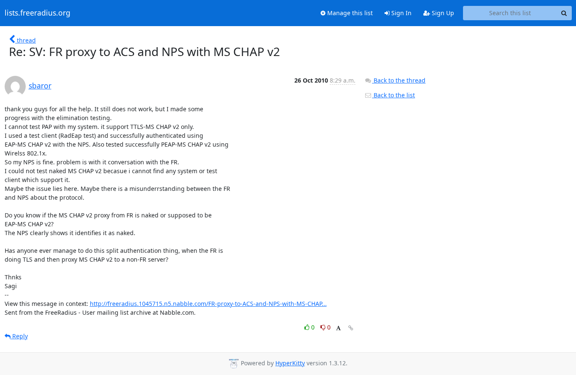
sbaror (40, 85)
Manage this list (349, 13)
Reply (19, 336)
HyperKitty (290, 363)
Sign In (401, 13)
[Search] (564, 13)
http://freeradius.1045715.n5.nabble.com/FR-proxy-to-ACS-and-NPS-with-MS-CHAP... (208, 304)
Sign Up (442, 13)
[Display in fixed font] (338, 328)
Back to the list (393, 95)
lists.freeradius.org (37, 13)
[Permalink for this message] (350, 328)
